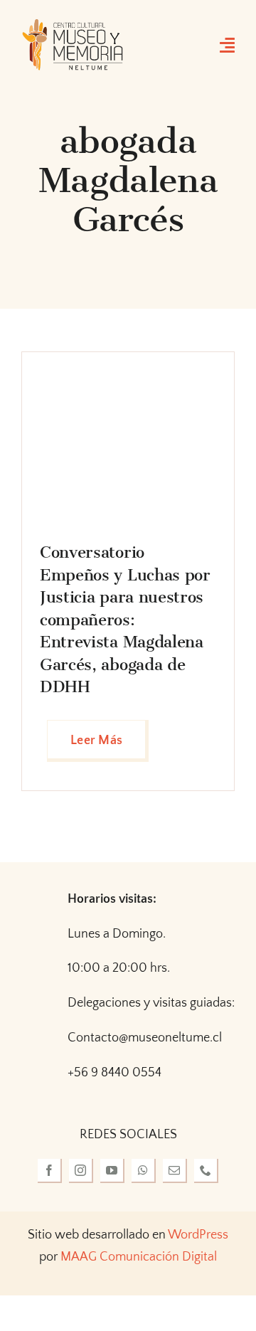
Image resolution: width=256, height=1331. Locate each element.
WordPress (198, 1235)
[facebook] (50, 1171)
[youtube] (112, 1171)
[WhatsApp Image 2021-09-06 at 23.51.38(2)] (128, 376)
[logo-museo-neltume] (72, 24)
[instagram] (81, 1171)
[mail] (175, 1171)
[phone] (206, 1171)
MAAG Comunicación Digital (138, 1257)
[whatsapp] (144, 1171)
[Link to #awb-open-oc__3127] (227, 44)
